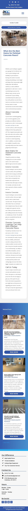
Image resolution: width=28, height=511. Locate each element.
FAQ (16, 7)
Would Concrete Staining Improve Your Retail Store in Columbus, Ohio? (12, 333)
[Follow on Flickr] (18, 2)
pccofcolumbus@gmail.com (12, 475)
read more (14, 352)
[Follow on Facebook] (10, 2)
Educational (14, 377)
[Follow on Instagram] (12, 2)
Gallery (20, 7)
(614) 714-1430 (9, 473)
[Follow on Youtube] (15, 2)
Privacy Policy (19, 509)
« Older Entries (6, 442)
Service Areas (10, 7)
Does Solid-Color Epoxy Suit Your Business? (12, 375)
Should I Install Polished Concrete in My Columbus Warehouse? (12, 417)
